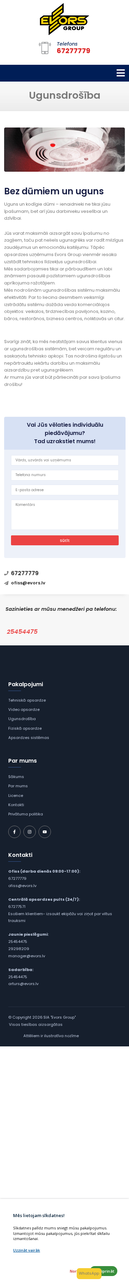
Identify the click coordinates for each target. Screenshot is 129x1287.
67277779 (17, 878)
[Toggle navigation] (121, 73)
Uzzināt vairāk (26, 1250)
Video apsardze (24, 709)
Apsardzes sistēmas (28, 737)
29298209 (18, 948)
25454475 (22, 632)
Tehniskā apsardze (27, 700)
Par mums (18, 786)
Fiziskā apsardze (25, 728)
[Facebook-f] (14, 832)
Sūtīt (65, 540)
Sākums (16, 776)
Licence (15, 795)
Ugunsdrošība (22, 718)
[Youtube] (45, 832)
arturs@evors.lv (23, 983)
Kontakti (16, 805)
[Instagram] (29, 832)
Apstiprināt (103, 1271)
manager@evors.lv (26, 956)
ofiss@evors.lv (22, 885)
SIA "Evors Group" (59, 1017)
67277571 (16, 906)
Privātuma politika (25, 814)
